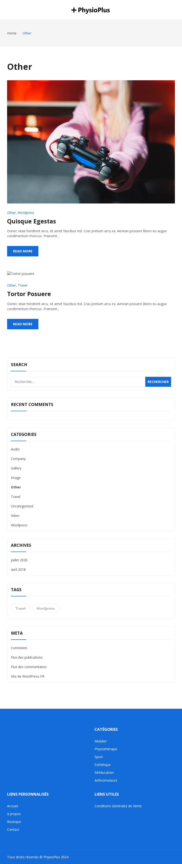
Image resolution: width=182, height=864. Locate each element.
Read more (22, 251)
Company (18, 458)
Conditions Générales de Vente (118, 806)
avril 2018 (18, 569)
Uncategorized (22, 506)
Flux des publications (27, 657)
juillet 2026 (19, 560)
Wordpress (26, 212)
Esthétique (103, 764)
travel (20, 608)
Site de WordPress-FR (27, 676)
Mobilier (101, 741)
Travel (22, 285)
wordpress (45, 608)
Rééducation (104, 772)
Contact (13, 829)
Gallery (16, 468)
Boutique (14, 821)
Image (16, 477)
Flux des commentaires (29, 667)
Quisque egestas (31, 221)
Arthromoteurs (106, 780)
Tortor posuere (29, 294)
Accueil (12, 806)
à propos (14, 814)
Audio (15, 449)
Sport (99, 757)
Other (11, 212)
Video (15, 515)
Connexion (19, 648)
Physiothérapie (106, 749)
